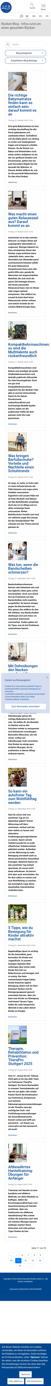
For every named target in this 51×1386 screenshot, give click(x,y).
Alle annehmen (34, 1381)
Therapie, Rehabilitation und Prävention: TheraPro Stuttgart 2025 (23, 1056)
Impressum (14, 1289)
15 (20, 1266)
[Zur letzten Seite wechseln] (31, 1266)
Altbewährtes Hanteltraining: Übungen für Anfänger (20, 1172)
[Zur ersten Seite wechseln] (10, 1255)
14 (40, 1260)
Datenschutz (24, 1289)
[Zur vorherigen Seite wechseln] (16, 1255)
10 (11, 1260)
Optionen (25, 1374)
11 (18, 1260)
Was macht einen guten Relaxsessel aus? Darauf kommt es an (23, 220)
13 (33, 1260)
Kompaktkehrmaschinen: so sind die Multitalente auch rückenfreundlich (29, 350)
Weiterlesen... (13, 182)
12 (25, 1260)
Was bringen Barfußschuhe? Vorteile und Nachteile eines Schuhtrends (21, 463)
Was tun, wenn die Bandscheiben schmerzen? (23, 568)
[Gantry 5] (6, 7)
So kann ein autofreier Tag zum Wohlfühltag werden (22, 797)
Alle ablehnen (16, 1381)
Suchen (32, 4)
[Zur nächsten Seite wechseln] (26, 1266)
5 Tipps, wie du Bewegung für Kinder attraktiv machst (21, 933)
